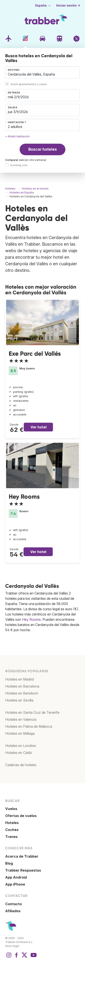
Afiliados (12, 911)
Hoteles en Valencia (20, 719)
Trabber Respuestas (23, 870)
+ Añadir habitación (17, 136)
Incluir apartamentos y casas (28, 84)
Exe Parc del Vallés (35, 353)
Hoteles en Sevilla (19, 700)
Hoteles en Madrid (19, 679)
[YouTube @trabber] (33, 957)
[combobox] (42, 72)
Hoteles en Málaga (20, 733)
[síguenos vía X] (24, 957)
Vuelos (11, 809)
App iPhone (15, 884)
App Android (16, 877)
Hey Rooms (24, 496)
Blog (9, 863)
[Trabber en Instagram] (8, 957)
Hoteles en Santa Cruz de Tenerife (32, 712)
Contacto (13, 904)
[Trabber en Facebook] (16, 957)
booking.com (18, 165)
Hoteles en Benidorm (21, 693)
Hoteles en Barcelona (22, 686)
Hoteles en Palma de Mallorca (28, 726)
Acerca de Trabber (21, 856)
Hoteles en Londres (20, 745)
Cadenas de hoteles (20, 765)
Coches (12, 829)
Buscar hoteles (42, 149)
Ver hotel (38, 427)
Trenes (11, 836)
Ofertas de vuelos (21, 816)
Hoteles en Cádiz (18, 752)
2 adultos (15, 126)
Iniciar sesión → (68, 5)
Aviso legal (12, 946)
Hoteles (12, 823)
